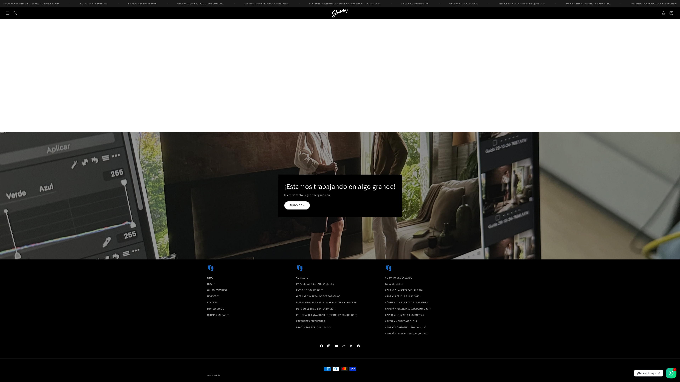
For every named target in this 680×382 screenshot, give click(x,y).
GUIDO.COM (297, 205)
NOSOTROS (213, 296)
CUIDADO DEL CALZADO (398, 277)
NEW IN (211, 283)
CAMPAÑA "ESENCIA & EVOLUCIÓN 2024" (408, 308)
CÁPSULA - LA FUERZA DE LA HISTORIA (407, 302)
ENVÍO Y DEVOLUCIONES (309, 290)
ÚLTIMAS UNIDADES (218, 315)
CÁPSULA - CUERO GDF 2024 (401, 321)
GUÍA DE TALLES (394, 283)
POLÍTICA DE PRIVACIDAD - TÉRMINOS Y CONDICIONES (326, 315)
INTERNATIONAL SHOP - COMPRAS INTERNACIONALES (326, 302)
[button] (7, 13)
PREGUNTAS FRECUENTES (310, 321)
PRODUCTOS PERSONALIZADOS (314, 327)
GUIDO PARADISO (217, 290)
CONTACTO (302, 277)
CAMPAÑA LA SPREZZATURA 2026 (404, 290)
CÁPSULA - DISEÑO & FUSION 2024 (404, 315)
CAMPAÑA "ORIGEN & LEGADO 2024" (405, 327)
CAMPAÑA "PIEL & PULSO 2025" (403, 296)
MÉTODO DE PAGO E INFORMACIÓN (315, 308)
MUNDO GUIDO (215, 308)
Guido (217, 375)
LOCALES (212, 302)
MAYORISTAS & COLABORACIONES (315, 283)
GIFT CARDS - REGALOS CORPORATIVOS (318, 296)
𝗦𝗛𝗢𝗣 (211, 277)
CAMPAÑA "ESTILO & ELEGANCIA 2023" (407, 333)
